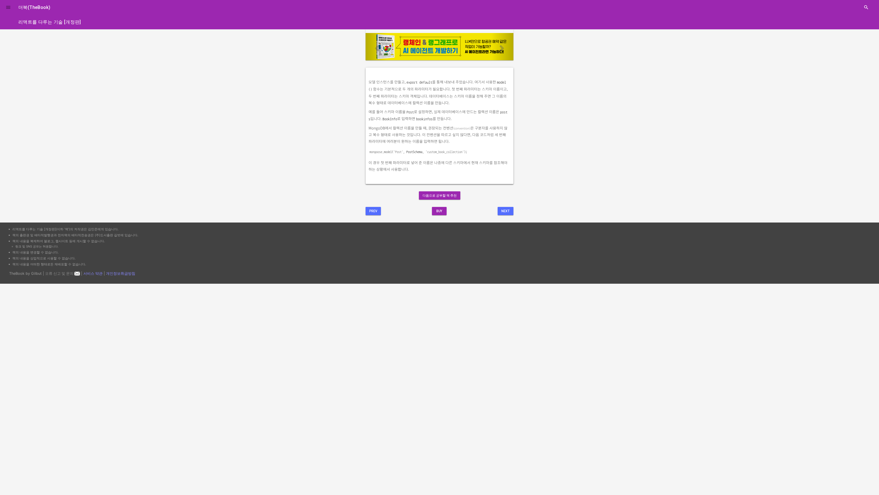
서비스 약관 (93, 273)
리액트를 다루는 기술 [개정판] (49, 22)
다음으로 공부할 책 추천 (440, 195)
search (866, 7)
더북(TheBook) (34, 7)
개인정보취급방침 (120, 273)
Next (505, 211)
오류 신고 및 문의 (59, 273)
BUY (439, 211)
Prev (373, 211)
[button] (8, 7)
